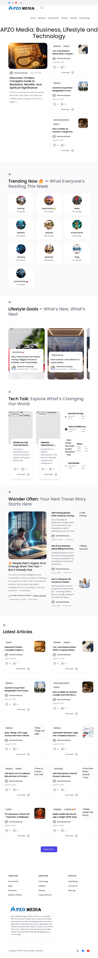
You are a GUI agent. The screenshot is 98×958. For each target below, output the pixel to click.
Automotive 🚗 (18, 352)
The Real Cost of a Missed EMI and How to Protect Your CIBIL (17, 775)
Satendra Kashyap (21, 73)
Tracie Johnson (39, 596)
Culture (8, 642)
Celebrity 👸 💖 (70, 809)
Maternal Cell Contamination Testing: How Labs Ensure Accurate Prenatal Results (21, 443)
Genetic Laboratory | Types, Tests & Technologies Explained (49, 443)
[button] (21, 3)
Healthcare (15, 414)
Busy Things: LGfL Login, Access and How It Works (82, 444)
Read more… (49, 849)
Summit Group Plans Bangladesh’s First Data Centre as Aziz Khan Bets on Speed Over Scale (62, 89)
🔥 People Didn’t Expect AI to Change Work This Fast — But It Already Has (27, 567)
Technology (58, 769)
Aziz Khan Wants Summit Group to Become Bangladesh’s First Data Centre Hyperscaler (65, 775)
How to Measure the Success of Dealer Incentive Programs (61, 580)
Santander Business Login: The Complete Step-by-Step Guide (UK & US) (76, 463)
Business (57, 46)
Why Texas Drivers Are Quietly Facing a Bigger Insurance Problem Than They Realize (25, 359)
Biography (57, 809)
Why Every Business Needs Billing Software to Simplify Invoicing (62, 547)
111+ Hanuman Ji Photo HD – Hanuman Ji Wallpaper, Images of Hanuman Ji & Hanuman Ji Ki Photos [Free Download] (17, 815)
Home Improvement (61, 120)
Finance (66, 46)
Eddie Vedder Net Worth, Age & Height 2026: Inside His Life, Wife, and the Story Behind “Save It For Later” (65, 815)
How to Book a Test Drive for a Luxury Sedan (65, 361)
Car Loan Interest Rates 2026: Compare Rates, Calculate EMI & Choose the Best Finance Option (63, 52)
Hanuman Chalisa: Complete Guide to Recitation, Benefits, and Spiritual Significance (26, 82)
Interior (56, 124)
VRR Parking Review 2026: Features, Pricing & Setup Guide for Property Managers (62, 514)
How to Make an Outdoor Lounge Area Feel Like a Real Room (63, 130)
